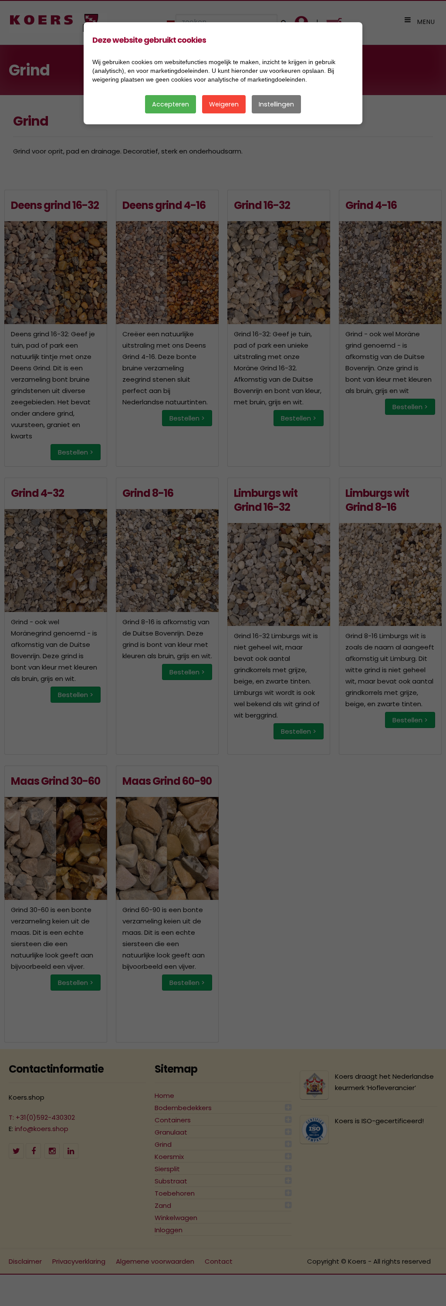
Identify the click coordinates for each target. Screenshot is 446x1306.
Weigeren (224, 104)
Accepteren (170, 104)
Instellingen (276, 104)
